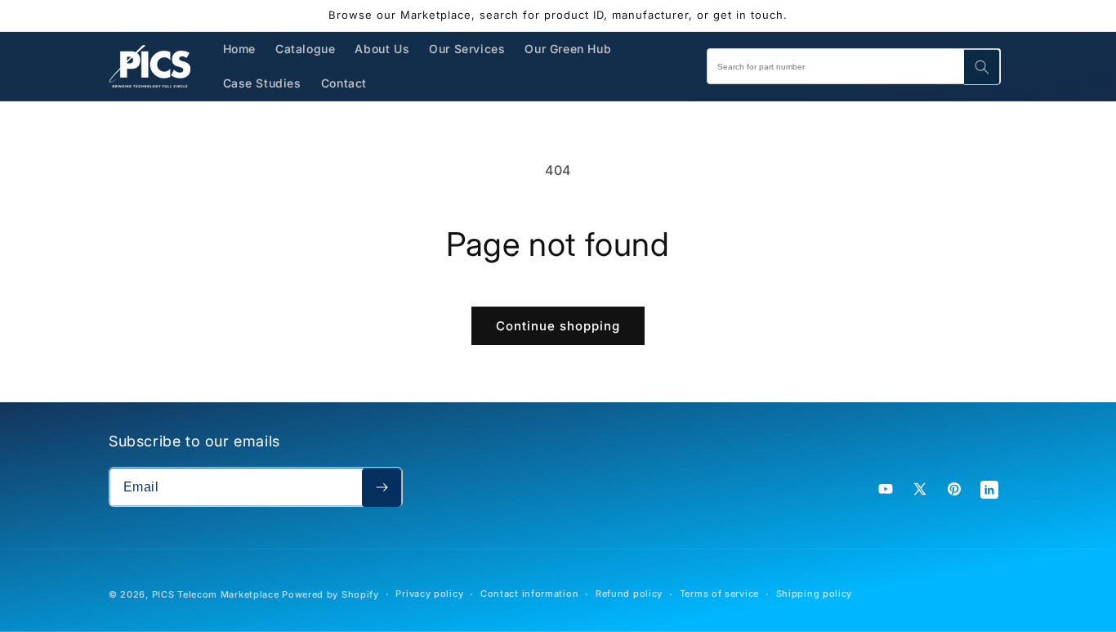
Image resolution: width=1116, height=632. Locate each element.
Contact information (529, 593)
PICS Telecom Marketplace (215, 594)
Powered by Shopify (330, 594)
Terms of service (719, 593)
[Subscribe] (381, 487)
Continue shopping (558, 326)
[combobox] (854, 66)
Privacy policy (429, 593)
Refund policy (629, 593)
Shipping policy (814, 593)
